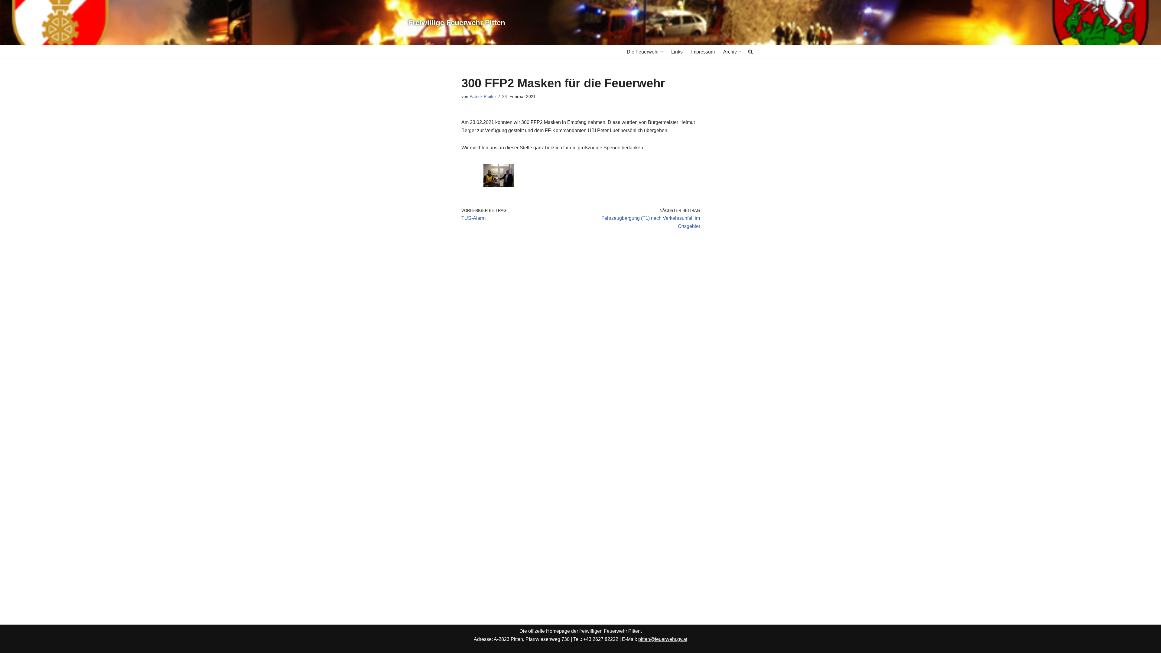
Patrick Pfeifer (483, 96)
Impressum (703, 51)
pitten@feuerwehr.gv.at (662, 639)
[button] (661, 51)
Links (677, 51)
